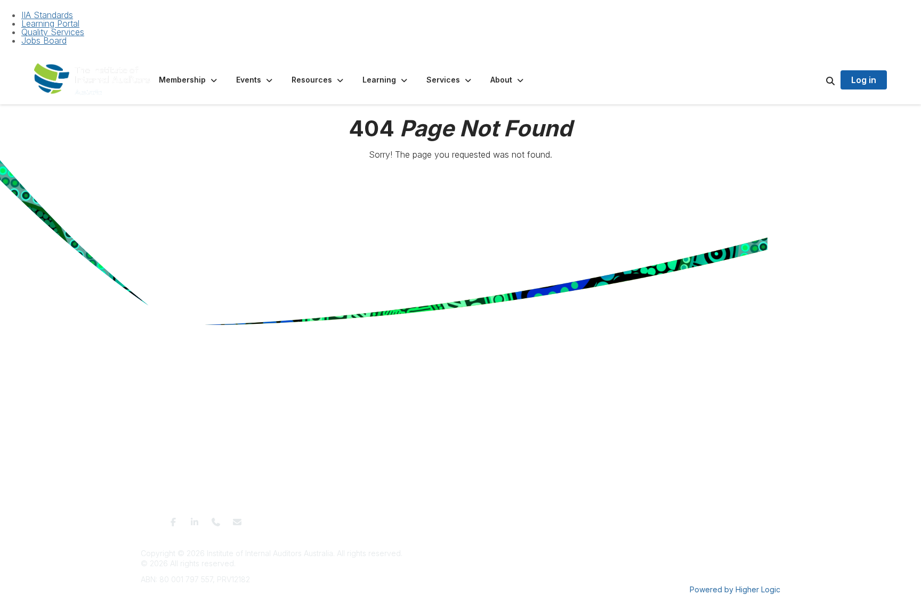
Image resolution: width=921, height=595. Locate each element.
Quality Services (52, 32)
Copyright (573, 518)
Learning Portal (50, 23)
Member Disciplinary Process (502, 518)
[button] (189, 79)
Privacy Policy (424, 518)
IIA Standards (47, 15)
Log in (863, 80)
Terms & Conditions (364, 518)
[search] (817, 80)
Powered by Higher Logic (735, 589)
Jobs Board (44, 40)
